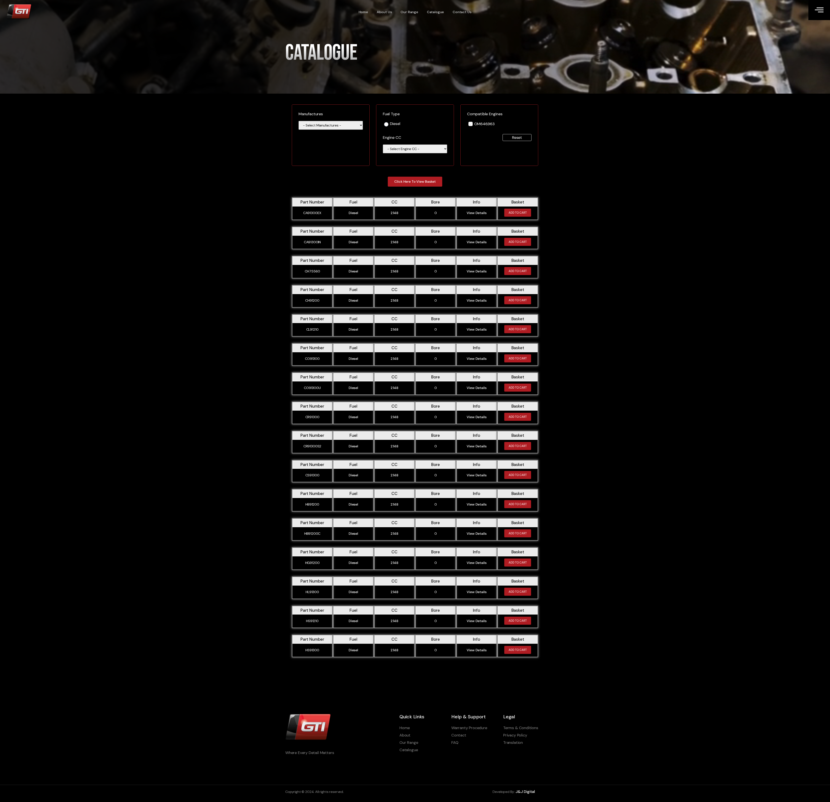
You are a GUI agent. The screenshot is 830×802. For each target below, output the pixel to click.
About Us (384, 12)
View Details (476, 213)
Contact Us (462, 12)
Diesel (395, 124)
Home (363, 12)
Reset (517, 137)
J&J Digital (525, 791)
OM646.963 (484, 124)
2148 (394, 213)
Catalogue (435, 12)
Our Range (409, 12)
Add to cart (518, 213)
